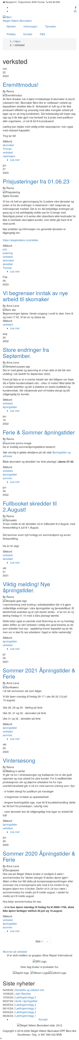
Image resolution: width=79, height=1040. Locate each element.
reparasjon (9, 156)
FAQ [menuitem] (42, 34)
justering (8, 253)
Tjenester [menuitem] (50, 26)
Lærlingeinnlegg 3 (25, 1008)
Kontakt (43, 1019)
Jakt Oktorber (23, 993)
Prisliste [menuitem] (11, 34)
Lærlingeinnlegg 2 (25, 1012)
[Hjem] (7, 16)
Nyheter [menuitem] (11, 26)
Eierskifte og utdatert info (29, 990)
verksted (8, 152)
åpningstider (10, 407)
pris (5, 249)
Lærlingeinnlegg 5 (25, 997)
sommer (7, 478)
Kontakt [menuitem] (27, 34)
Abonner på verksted (15, 951)
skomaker (8, 145)
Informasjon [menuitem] (30, 26)
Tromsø (7, 149)
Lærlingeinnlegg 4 (25, 1004)
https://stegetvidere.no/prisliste (20, 240)
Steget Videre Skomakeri (17, 20)
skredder (8, 264)
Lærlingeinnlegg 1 (25, 1016)
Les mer (15, 160)
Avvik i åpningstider (26, 1001)
